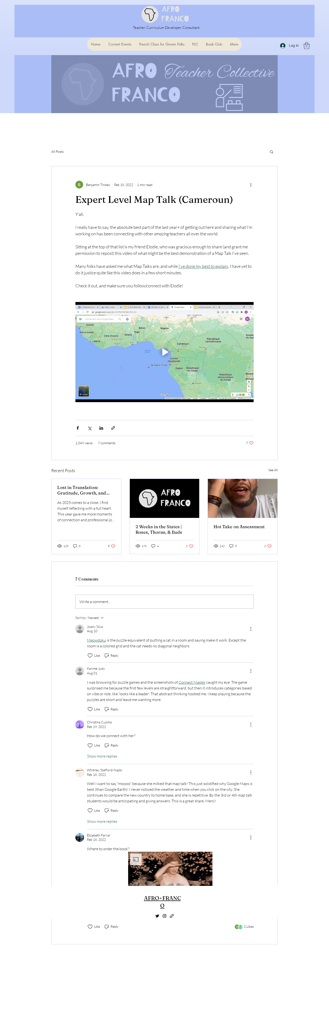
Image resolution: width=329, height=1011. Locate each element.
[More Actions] (251, 629)
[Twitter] (157, 916)
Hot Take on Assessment (239, 526)
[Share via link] (113, 428)
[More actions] (251, 184)
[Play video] (164, 352)
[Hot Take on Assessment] (242, 498)
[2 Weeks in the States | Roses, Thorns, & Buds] (164, 498)
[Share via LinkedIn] (101, 428)
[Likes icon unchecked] (90, 655)
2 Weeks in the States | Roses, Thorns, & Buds (159, 529)
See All (273, 470)
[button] (306, 45)
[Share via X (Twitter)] (89, 428)
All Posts (57, 151)
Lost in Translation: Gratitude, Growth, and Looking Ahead (81, 490)
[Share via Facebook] (77, 428)
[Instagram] (164, 916)
